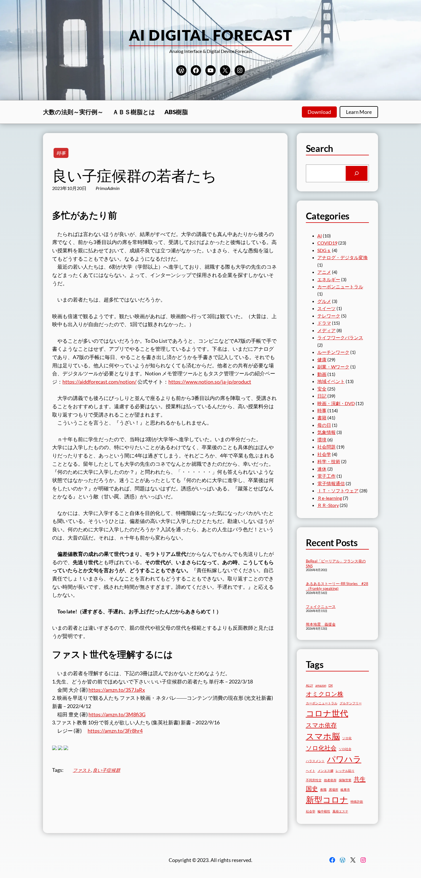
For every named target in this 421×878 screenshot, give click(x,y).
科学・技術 (328, 461)
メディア (326, 330)
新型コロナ (327, 799)
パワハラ (344, 759)
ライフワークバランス (340, 337)
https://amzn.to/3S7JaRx (116, 690)
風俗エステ (340, 811)
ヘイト (310, 770)
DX (330, 685)
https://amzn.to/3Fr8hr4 (115, 731)
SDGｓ (324, 250)
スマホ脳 (323, 736)
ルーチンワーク (333, 352)
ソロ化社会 (321, 747)
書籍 (321, 417)
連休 (321, 468)
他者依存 (330, 780)
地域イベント (331, 381)
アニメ (324, 272)
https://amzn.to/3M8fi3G (116, 714)
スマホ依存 (321, 724)
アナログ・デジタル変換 (342, 257)
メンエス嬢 (325, 770)
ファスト (82, 770)
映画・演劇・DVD (336, 403)
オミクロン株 (324, 693)
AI (319, 235)
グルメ (324, 301)
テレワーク (328, 315)
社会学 (324, 454)
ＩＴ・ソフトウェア (338, 490)
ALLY (309, 685)
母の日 (324, 425)
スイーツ (326, 308)
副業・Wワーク (333, 366)
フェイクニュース (321, 606)
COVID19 (327, 242)
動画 (321, 374)
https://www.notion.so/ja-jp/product (209, 381)
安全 (321, 388)
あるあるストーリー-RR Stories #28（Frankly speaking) (337, 586)
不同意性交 (314, 780)
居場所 (333, 789)
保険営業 (345, 780)
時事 (61, 153)
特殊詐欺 (357, 801)
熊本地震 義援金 (321, 624)
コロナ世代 (327, 713)
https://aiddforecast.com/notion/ (99, 381)
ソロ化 (347, 738)
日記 (321, 396)
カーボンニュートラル (340, 286)
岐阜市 (345, 789)
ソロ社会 (345, 749)
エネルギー (328, 279)
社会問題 (326, 446)
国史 (312, 788)
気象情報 (326, 432)
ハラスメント (315, 761)
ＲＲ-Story (328, 505)
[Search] (356, 173)
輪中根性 (324, 811)
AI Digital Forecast (210, 35)
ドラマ (324, 323)
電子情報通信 (331, 483)
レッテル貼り (345, 770)
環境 (321, 439)
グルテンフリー (351, 703)
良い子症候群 (106, 770)
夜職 (323, 789)
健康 (321, 359)
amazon (320, 685)
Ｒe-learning (329, 498)
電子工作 (326, 476)
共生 (360, 778)
